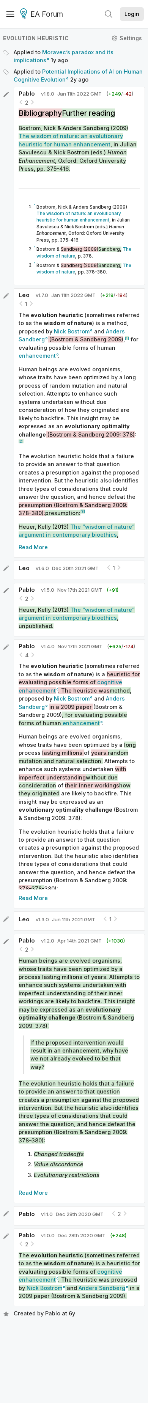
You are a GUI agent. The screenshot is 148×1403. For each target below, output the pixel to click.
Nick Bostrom (72, 331)
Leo (24, 295)
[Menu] (10, 14)
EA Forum (46, 14)
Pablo (27, 93)
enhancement (37, 355)
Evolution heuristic (36, 38)
